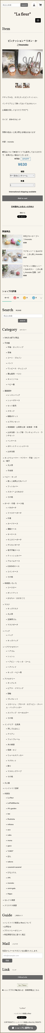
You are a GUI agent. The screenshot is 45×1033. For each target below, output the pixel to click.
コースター (12, 587)
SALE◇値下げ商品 (11, 338)
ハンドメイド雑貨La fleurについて (17, 923)
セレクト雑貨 (9, 900)
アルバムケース (14, 561)
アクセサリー (9, 679)
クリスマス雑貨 (10, 905)
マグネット (12, 761)
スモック (11, 411)
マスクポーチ (13, 625)
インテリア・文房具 (12, 724)
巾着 (9, 518)
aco (9, 830)
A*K (9, 878)
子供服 (7, 343)
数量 (22, 181)
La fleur (11, 798)
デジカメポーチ (14, 545)
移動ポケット (13, 416)
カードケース (13, 524)
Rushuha (11, 819)
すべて (7, 298)
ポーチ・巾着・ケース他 (14, 503)
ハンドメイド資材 (11, 788)
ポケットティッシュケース (18, 446)
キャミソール (13, 379)
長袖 (9, 352)
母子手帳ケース (14, 550)
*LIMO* (10, 851)
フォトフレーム (14, 739)
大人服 (7, 783)
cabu (10, 835)
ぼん (9, 856)
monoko (11, 883)
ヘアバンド (12, 667)
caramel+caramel (14, 867)
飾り (9, 766)
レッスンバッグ (14, 395)
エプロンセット (14, 422)
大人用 (10, 465)
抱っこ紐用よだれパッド (17, 481)
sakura (10, 862)
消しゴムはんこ (14, 729)
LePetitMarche (13, 803)
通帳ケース (12, 529)
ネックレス (12, 683)
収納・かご (12, 750)
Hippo (10, 894)
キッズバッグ (13, 641)
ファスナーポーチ (15, 513)
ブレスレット (13, 699)
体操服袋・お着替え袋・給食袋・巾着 (22, 427)
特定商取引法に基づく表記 (14, 935)
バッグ (7, 631)
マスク (7, 604)
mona (10, 840)
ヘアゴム (11, 651)
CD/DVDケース (14, 566)
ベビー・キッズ (10, 477)
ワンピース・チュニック (17, 368)
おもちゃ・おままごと (16, 598)
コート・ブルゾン (15, 358)
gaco (10, 846)
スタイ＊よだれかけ (15, 492)
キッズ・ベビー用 (15, 672)
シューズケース (14, 400)
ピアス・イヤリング (15, 688)
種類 (22, 171)
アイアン (11, 734)
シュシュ (11, 656)
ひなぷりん (12, 872)
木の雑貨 (11, 745)
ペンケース (12, 441)
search (24, 5)
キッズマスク (13, 609)
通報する (22, 213)
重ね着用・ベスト (15, 374)
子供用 (10, 471)
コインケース (13, 572)
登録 (7, 960)
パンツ (10, 363)
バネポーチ (12, 508)
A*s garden (12, 808)
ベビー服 (11, 384)
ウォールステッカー (15, 755)
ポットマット (13, 593)
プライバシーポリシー (13, 931)
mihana (11, 824)
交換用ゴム (12, 619)
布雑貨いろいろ (10, 583)
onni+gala (11, 888)
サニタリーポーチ (15, 540)
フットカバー (13, 486)
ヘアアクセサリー (11, 647)
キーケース (12, 534)
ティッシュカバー (15, 556)
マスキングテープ (15, 771)
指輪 (9, 693)
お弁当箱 (11, 451)
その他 (10, 497)
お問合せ (7, 927)
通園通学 (8, 391)
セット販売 (12, 406)
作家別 (7, 794)
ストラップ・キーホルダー (18, 713)
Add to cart (22, 198)
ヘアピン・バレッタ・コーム (19, 662)
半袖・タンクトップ (15, 347)
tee (9, 814)
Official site (22, 977)
